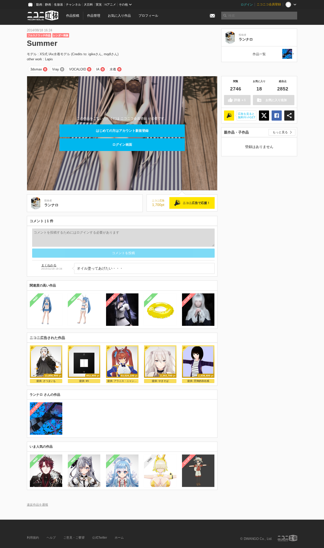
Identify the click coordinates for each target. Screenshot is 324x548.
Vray (55, 69)
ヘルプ (51, 537)
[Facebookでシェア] (277, 115)
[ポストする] (264, 115)
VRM (149, 460)
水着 (113, 69)
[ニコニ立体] (287, 538)
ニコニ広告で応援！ (196, 203)
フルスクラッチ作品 (39, 35)
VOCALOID (77, 69)
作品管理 (93, 15)
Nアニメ (110, 4)
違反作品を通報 (37, 504)
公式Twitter (99, 537)
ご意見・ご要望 (74, 537)
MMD (35, 299)
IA (97, 69)
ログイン (247, 4)
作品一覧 (259, 54)
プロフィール (148, 15)
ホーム (119, 537)
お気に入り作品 (119, 15)
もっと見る (280, 132)
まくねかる (48, 265)
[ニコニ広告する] (229, 115)
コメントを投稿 (123, 253)
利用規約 (33, 537)
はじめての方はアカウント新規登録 (122, 131)
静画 (48, 4)
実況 (99, 4)
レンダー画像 (60, 35)
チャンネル (73, 4)
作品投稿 (72, 15)
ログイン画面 (122, 144)
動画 (39, 4)
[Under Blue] (288, 54)
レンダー (111, 298)
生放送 (58, 4)
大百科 (88, 4)
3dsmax (36, 69)
